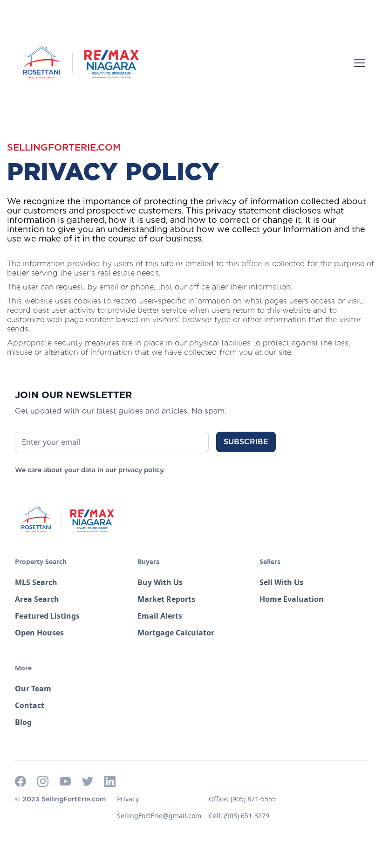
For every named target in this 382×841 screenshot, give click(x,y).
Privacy (128, 798)
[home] (80, 63)
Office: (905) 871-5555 (242, 798)
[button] (357, 63)
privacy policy (140, 470)
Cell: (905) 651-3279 (239, 815)
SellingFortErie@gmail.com (159, 815)
